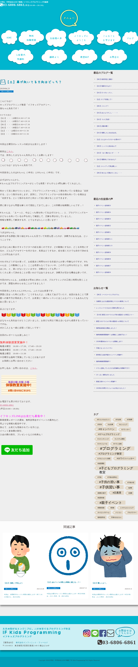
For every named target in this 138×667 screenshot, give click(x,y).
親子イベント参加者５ (103, 205)
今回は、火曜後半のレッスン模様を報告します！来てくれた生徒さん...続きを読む (23, 596)
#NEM (100, 424)
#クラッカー (125, 429)
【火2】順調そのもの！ (104, 86)
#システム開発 (120, 439)
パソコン (118, 512)
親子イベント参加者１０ (104, 245)
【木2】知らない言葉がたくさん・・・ (109, 173)
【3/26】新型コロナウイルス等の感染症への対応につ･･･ (115, 314)
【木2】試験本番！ (102, 126)
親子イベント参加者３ (103, 219)
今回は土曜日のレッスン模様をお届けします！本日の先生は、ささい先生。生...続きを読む (66, 595)
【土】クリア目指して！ (104, 99)
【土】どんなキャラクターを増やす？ (108, 139)
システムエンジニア (127, 508)
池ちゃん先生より (6, 91)
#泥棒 (130, 493)
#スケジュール (102, 444)
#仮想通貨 (101, 463)
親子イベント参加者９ (103, 252)
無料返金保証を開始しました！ (106, 328)
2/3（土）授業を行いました (105, 375)
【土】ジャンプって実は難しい (106, 166)
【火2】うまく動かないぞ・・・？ (107, 153)
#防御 (112, 508)
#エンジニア (123, 424)
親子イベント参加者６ (103, 272)
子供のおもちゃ (116, 517)
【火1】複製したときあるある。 (107, 133)
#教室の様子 (102, 493)
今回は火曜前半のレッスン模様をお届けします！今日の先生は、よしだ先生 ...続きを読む (111, 596)
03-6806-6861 (14, 5)
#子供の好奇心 (112, 477)
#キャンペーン (106, 429)
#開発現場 (101, 508)
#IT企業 (118, 419)
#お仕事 (110, 424)
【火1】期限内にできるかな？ (106, 159)
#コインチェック (103, 439)
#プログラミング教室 (110, 453)
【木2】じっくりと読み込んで (106, 146)
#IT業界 (129, 419)
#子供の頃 (130, 482)
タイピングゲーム (103, 512)
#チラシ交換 (117, 444)
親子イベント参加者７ (103, 265)
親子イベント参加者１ (103, 232)
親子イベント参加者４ (103, 212)
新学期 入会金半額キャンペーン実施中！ (109, 355)
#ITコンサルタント (103, 419)
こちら (9, 151)
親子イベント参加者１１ (104, 239)
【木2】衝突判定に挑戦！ (104, 79)
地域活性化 (101, 517)
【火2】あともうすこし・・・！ (107, 113)
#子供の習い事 (109, 482)
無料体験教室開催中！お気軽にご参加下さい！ (111, 334)
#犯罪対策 (101, 498)
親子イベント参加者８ (103, 259)
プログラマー (131, 512)
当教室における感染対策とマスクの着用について (112, 301)
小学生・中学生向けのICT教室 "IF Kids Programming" (67, 660)
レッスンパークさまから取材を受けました (110, 308)
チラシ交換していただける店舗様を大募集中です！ (113, 368)
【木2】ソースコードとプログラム (107, 294)
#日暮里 (117, 492)
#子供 (99, 477)
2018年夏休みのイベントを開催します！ (109, 341)
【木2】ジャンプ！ (102, 106)
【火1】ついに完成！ (103, 119)
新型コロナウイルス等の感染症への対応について (112, 321)
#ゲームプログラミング (109, 434)
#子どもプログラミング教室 (116, 468)
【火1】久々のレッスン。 (104, 92)
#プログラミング (115, 448)
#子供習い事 (110, 487)
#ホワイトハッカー (125, 458)
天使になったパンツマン (104, 348)
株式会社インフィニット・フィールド (32, 642)
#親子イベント (111, 502)
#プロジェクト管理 (104, 458)
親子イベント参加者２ (103, 225)
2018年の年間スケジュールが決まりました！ (111, 388)
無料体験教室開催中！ (103, 361)
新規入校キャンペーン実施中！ (106, 381)
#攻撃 (130, 488)
